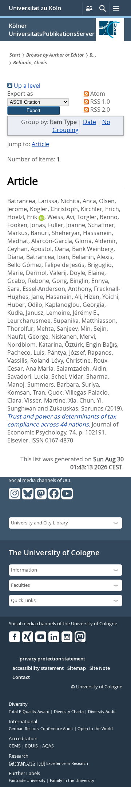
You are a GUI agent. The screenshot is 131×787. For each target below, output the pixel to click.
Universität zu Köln (35, 8)
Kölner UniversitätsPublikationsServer (52, 30)
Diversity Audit (102, 711)
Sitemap (76, 668)
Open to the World (95, 728)
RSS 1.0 (99, 102)
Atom (97, 94)
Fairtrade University (28, 780)
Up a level (26, 86)
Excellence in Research (63, 763)
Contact (21, 677)
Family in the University (72, 780)
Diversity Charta (69, 711)
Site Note (100, 668)
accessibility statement (38, 668)
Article (40, 144)
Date (89, 122)
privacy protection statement (52, 659)
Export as (20, 94)
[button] (33, 110)
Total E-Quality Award (30, 711)
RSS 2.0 (99, 110)
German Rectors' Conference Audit (41, 728)
